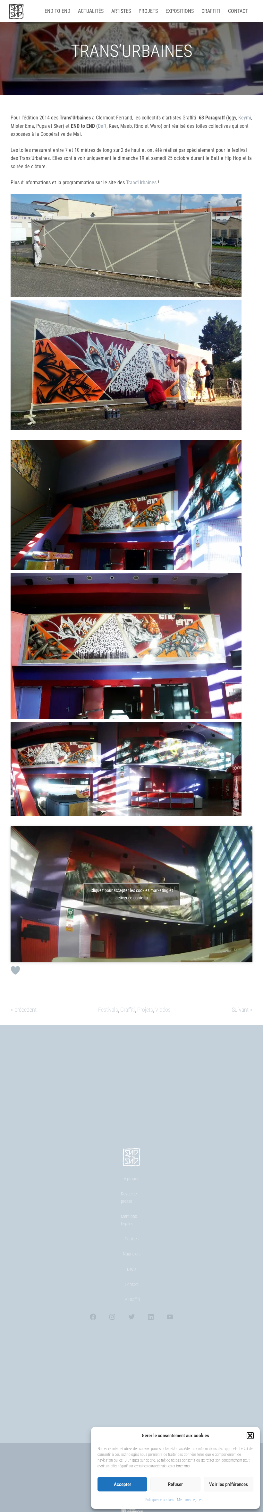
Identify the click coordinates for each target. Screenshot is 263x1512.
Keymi (244, 118)
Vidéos (163, 1009)
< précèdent (24, 1009)
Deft (102, 126)
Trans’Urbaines (141, 182)
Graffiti (127, 1009)
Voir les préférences (228, 1484)
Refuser (175, 1484)
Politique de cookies (159, 1500)
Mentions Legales (189, 1500)
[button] (250, 1435)
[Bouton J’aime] (15, 970)
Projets (145, 1009)
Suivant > (242, 1009)
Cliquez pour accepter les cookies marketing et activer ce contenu (131, 894)
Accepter (122, 1484)
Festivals (108, 1009)
